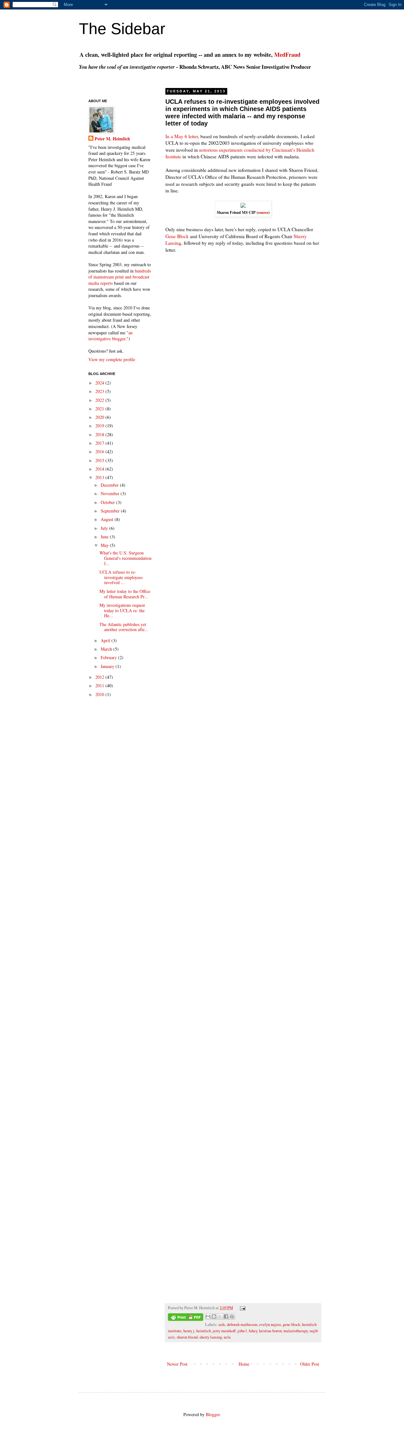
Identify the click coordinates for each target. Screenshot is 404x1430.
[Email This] (208, 1316)
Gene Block (177, 236)
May (105, 545)
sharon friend (187, 1337)
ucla (227, 1337)
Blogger (213, 1414)
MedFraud (287, 54)
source (263, 212)
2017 (100, 443)
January (108, 666)
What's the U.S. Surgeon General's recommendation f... (125, 558)
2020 (100, 417)
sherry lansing (210, 1337)
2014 (100, 469)
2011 (100, 686)
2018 (100, 434)
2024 (100, 383)
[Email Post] (242, 1307)
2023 (100, 391)
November (111, 493)
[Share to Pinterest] (232, 1316)
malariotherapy (295, 1330)
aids (221, 1324)
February (109, 657)
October (108, 502)
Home (244, 1364)
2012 (100, 677)
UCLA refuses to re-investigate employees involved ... (121, 577)
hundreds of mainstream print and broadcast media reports (119, 277)
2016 (100, 451)
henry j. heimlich (197, 1330)
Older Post (309, 1364)
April (106, 640)
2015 (100, 460)
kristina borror (270, 1330)
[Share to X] (220, 1316)
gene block (291, 1324)
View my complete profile (111, 359)
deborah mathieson (242, 1324)
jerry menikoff (224, 1330)
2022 (100, 400)
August (108, 519)
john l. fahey (247, 1330)
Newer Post (177, 1364)
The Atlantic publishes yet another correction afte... (123, 627)
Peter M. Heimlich (112, 139)
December (110, 485)
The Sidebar (122, 29)
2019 (100, 426)
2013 (100, 477)
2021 (100, 409)
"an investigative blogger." (110, 336)
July (105, 528)
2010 (100, 694)
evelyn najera (270, 1324)
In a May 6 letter (181, 136)
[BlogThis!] (214, 1316)
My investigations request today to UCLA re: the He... (122, 610)
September (111, 511)
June (105, 537)
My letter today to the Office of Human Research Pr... (124, 594)
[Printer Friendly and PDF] (185, 1318)
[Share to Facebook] (226, 1316)
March (107, 649)
